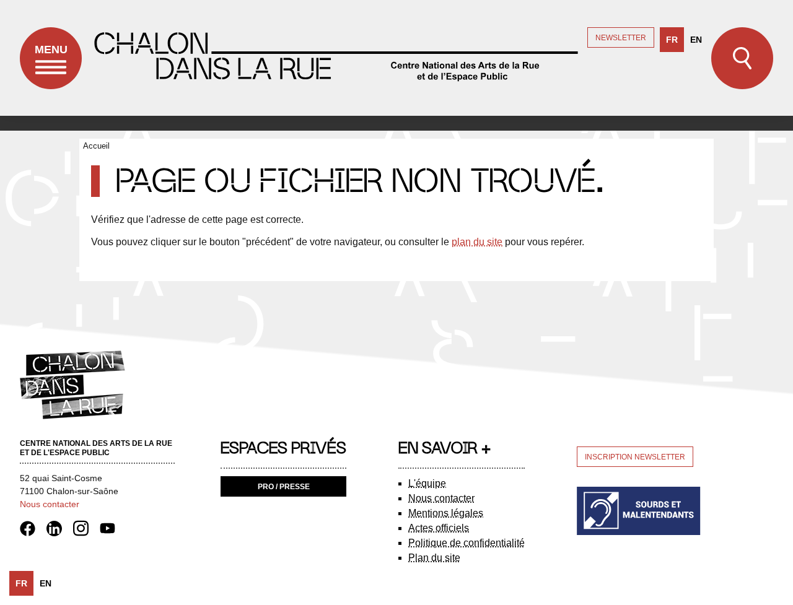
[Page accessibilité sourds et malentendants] (639, 510)
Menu (51, 49)
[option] (696, 39)
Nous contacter (49, 504)
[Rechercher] (742, 58)
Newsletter (620, 37)
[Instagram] (85, 528)
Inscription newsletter (635, 457)
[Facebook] (32, 528)
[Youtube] (107, 528)
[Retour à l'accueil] (334, 58)
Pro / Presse (284, 486)
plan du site (477, 242)
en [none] (696, 40)
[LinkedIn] (58, 528)
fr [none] (672, 40)
